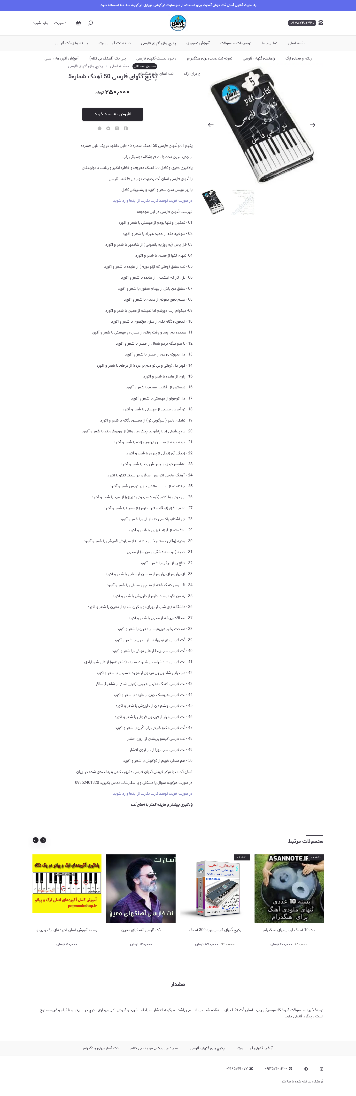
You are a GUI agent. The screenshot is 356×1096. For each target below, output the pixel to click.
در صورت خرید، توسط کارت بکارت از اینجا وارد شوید (153, 200)
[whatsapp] (99, 128)
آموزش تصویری (198, 43)
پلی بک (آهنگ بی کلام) (107, 58)
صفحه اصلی (297, 43)
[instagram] (321, 1069)
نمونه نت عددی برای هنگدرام (209, 58)
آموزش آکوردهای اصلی (62, 58)
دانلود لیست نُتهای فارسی (156, 58)
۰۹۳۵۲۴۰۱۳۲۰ (276, 1069)
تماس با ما (269, 43)
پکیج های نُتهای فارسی (158, 43)
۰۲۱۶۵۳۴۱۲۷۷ (237, 1069)
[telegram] (108, 128)
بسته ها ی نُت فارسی (71, 43)
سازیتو (286, 1081)
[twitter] (117, 128)
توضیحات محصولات (235, 43)
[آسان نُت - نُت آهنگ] (178, 23)
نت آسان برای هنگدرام (155, 74)
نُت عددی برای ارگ (198, 74)
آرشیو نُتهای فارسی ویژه (255, 1048)
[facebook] (126, 128)
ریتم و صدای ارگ (299, 58)
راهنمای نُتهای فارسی (259, 58)
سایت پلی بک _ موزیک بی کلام (154, 1048)
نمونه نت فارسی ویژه (115, 43)
